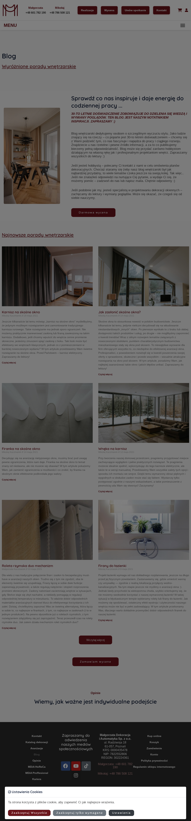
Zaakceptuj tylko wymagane (79, 812)
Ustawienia (121, 812)
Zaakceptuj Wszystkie (29, 812)
